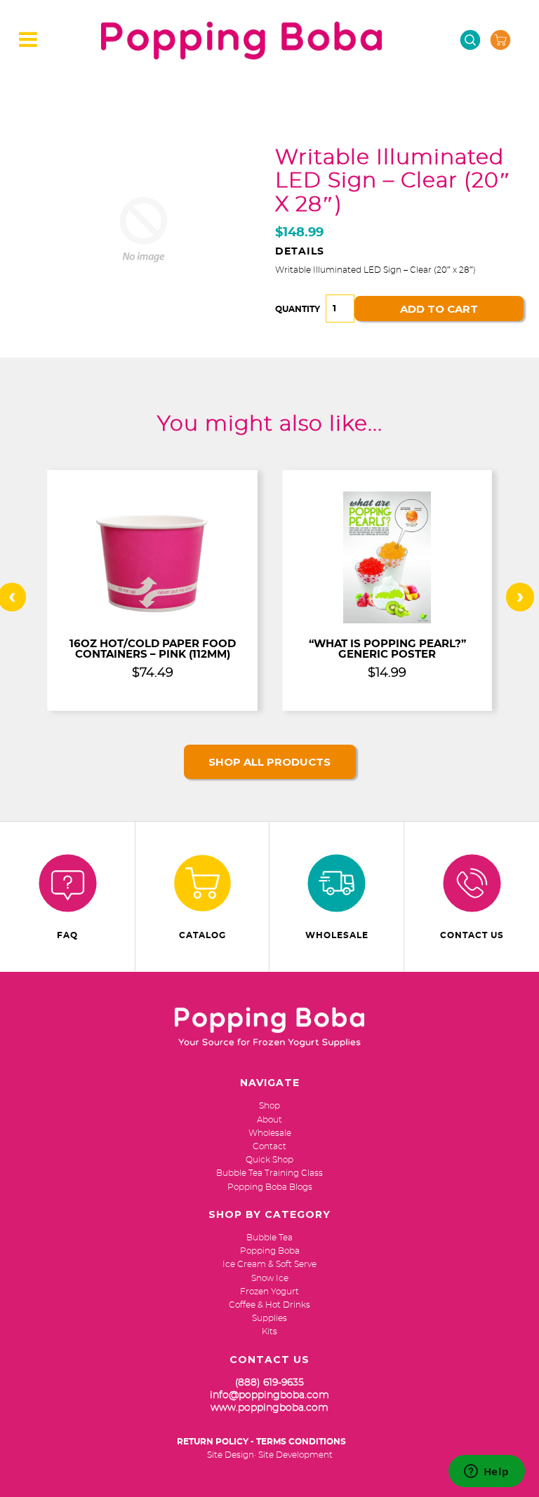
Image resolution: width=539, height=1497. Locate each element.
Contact (269, 1146)
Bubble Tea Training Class (269, 1173)
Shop (269, 1106)
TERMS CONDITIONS (301, 1441)
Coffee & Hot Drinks (269, 1305)
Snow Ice (269, 1278)
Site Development (295, 1455)
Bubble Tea (269, 1237)
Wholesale (336, 935)
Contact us (472, 935)
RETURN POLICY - (215, 1441)
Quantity (297, 309)
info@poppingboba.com (269, 1395)
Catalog (202, 935)
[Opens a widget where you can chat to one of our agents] (486, 1472)
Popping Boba (270, 1251)
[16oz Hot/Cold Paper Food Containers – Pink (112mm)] (152, 620)
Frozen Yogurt (269, 1291)
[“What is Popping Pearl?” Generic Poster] (387, 620)
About (269, 1120)
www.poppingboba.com (269, 1408)
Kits (269, 1331)
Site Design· (231, 1455)
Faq (67, 935)
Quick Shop (269, 1160)
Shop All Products (269, 761)
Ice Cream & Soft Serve (269, 1264)
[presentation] (520, 597)
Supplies (269, 1318)
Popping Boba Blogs (269, 1187)
